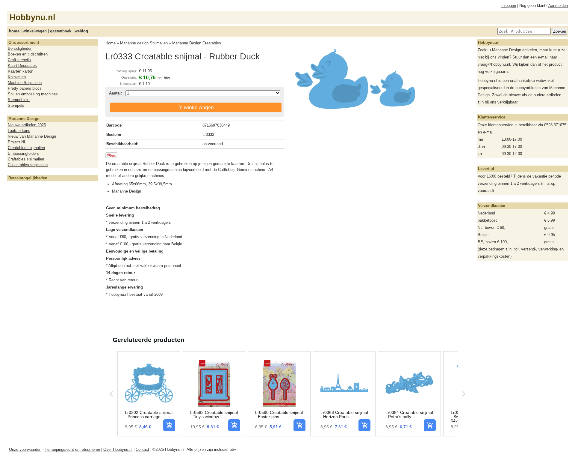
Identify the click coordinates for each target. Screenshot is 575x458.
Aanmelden (558, 5)
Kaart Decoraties (22, 65)
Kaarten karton (20, 71)
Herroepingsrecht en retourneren (72, 449)
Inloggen (508, 5)
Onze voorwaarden (25, 449)
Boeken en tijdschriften (28, 54)
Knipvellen (17, 77)
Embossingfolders (23, 153)
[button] (111, 394)
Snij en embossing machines (33, 94)
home (14, 31)
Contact (142, 449)
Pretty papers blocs (25, 88)
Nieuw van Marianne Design (32, 136)
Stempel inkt (19, 99)
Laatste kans (19, 130)
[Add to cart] (169, 425)
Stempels (16, 105)
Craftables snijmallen (26, 159)
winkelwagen (35, 31)
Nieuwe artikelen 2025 (27, 125)
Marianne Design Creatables (196, 43)
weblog (81, 31)
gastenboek (60, 31)
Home (110, 43)
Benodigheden (20, 48)
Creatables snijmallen (26, 147)
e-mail (488, 132)
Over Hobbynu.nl (117, 449)
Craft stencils (19, 60)
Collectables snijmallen (28, 165)
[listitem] (148, 393)
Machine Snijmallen (25, 82)
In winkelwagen (196, 107)
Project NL (17, 142)
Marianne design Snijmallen (144, 43)
